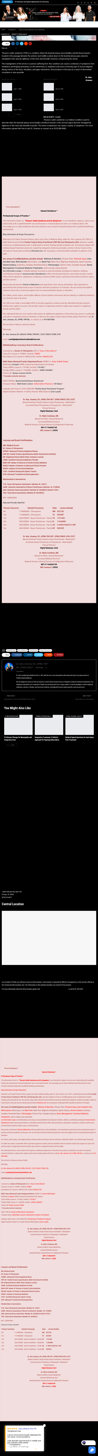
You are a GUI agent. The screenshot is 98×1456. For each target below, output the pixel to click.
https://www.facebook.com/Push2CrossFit (54, 989)
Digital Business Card (49, 411)
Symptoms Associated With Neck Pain (19, 699)
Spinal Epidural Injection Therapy (74, 716)
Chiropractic (5, 34)
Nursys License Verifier (22, 373)
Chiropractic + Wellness (26, 48)
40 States (58, 384)
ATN (58, 334)
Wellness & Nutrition (52, 259)
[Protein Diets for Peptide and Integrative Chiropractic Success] (7, 107)
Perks (74, 24)
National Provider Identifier (14, 503)
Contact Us (48, 24)
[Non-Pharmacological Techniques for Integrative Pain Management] (7, 97)
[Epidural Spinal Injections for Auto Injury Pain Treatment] (79, 725)
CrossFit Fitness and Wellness (20, 34)
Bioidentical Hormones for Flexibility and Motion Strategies (36, 2)
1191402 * (41, 367)
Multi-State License (25, 384)
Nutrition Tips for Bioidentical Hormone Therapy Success (65, 85)
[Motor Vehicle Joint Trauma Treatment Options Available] (7, 87)
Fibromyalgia (53, 265)
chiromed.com (37, 251)
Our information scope (12, 271)
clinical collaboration (31, 284)
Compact (15, 364)
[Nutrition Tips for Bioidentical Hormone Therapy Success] (49, 87)
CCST (42, 334)
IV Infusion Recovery (12, 716)
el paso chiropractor (45, 650)
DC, (18, 334)
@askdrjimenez (11, 650)
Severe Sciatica (9, 265)
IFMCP (48, 334)
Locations (34, 24)
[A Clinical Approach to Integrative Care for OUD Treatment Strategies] (49, 97)
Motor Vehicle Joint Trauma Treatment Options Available (23, 85)
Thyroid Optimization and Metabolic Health (44, 716)
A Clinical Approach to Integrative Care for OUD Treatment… (67, 95)
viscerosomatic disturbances (34, 274)
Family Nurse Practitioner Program (50, 389)
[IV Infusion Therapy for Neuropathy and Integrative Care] (18, 725)
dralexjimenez (33, 650)
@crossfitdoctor (22, 650)
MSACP (23, 334)
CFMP (54, 334)
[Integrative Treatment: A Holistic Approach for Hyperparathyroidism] (49, 725)
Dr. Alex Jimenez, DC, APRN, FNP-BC (70, 1153)
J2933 (55, 430)
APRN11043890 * (46, 370)
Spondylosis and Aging (84, 699)
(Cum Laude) (55, 392)
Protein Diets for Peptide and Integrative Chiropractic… (24, 106)
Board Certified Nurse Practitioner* (30, 381)
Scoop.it (11, 48)
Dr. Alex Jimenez (9, 334)
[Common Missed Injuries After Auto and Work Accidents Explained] (49, 107)
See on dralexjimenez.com (12, 131)
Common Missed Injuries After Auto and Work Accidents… (68, 106)
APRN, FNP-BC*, (33, 334)
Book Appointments (18, 24)
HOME (4, 24)
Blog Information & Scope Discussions (18, 234)
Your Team (64, 24)
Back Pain (46, 262)
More (81, 24)
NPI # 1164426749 (49, 427)
